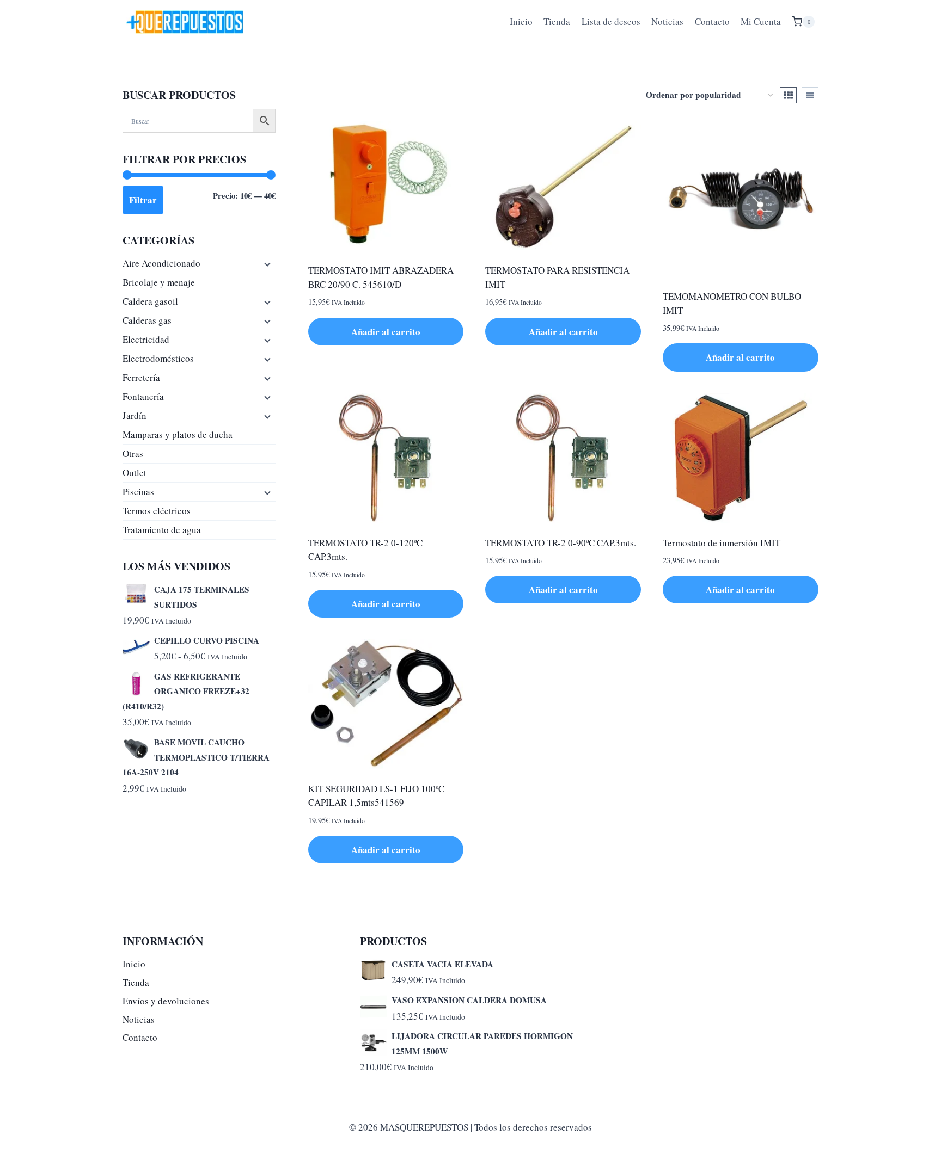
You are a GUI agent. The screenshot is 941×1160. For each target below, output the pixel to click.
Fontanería (143, 396)
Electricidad (146, 339)
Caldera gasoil (150, 301)
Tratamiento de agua (162, 529)
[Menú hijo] (266, 263)
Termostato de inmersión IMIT (721, 542)
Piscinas (138, 491)
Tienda (556, 21)
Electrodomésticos (158, 358)
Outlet (134, 472)
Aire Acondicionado (161, 263)
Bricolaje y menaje (159, 282)
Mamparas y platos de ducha (178, 434)
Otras (133, 453)
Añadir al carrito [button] (385, 331)
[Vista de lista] (810, 95)
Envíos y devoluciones (166, 1001)
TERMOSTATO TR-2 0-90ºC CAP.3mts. (560, 542)
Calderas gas (147, 320)
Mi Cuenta (761, 21)
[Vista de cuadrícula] (788, 95)
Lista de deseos (611, 21)
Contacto (712, 21)
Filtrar (143, 200)
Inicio (521, 21)
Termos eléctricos (157, 510)
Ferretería (141, 377)
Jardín (134, 415)
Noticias (667, 21)
